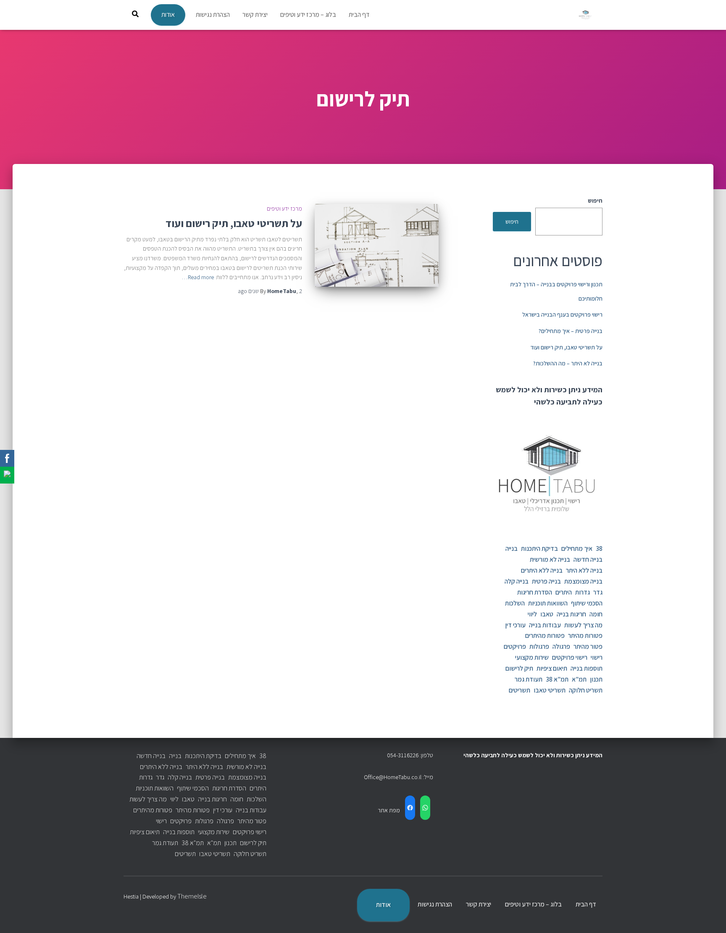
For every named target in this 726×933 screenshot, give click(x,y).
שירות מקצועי (532, 657)
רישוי (596, 657)
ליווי (532, 614)
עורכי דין (515, 625)
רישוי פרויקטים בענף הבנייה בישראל (562, 314)
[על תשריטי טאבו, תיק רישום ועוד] (377, 245)
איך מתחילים (576, 548)
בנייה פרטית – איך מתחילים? (570, 331)
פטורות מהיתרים (545, 635)
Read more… (198, 277)
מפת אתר (389, 810)
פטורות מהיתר (585, 635)
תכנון (596, 679)
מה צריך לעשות (583, 625)
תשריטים (519, 690)
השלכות (515, 603)
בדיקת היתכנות (539, 548)
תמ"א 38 (557, 679)
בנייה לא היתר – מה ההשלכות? (567, 363)
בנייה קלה (517, 581)
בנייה (511, 548)
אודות (168, 14)
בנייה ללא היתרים (542, 570)
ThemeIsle (192, 896)
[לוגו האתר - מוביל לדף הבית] (586, 15)
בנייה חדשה (587, 559)
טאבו (546, 614)
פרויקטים (515, 646)
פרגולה (561, 646)
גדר (597, 592)
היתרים (563, 592)
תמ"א (579, 679)
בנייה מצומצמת (583, 581)
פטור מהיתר (587, 646)
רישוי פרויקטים (569, 657)
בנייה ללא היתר (584, 570)
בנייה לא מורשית (550, 559)
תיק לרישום (519, 668)
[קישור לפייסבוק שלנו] (7, 458)
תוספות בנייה (586, 668)
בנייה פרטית (546, 581)
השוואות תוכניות (548, 603)
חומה (595, 614)
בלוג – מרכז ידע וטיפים (308, 14)
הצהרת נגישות (213, 14)
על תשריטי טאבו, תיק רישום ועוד (566, 347)
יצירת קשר (255, 14)
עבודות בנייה (545, 625)
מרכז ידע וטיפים (284, 208)
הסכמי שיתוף (586, 603)
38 (599, 548)
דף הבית (359, 14)
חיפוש (595, 200)
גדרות (582, 592)
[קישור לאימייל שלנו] (7, 475)
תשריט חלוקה (585, 690)
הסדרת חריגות (534, 592)
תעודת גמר (528, 679)
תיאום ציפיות (552, 668)
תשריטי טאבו (550, 690)
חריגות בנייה (571, 614)
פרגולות (539, 646)
